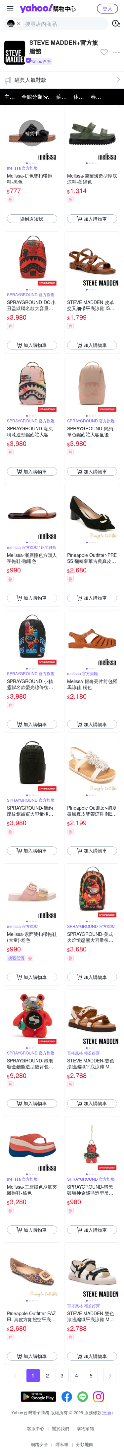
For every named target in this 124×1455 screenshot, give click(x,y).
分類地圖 (84, 1444)
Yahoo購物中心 (48, 8)
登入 (107, 8)
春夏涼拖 (97, 96)
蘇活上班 (62, 96)
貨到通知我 (31, 218)
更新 (107, 1412)
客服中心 (35, 1428)
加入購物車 (95, 218)
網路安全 (39, 1444)
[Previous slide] (8, 133)
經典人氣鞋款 (30, 79)
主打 (9, 96)
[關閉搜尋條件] (19, 24)
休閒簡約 (80, 96)
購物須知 (85, 1428)
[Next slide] (55, 133)
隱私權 (62, 1444)
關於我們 (60, 1428)
